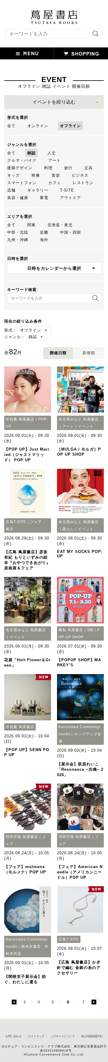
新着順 (88, 353)
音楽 (56, 175)
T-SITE (67, 190)
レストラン (83, 183)
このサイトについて (62, 1036)
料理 (48, 168)
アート (54, 160)
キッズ (13, 175)
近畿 (44, 232)
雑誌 (31, 153)
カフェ (54, 183)
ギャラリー (37, 190)
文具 (88, 168)
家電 (44, 197)
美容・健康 (17, 197)
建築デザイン (19, 168)
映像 (36, 175)
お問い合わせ (13, 1036)
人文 (51, 153)
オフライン (70, 126)
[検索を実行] (94, 36)
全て (11, 126)
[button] (27, 53)
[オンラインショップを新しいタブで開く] (81, 53)
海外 (44, 240)
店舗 (11, 190)
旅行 (68, 168)
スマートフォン (22, 183)
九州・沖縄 (17, 240)
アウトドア (70, 197)
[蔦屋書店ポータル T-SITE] (54, 12)
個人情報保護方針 (92, 1036)
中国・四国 (70, 232)
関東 (31, 225)
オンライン (37, 126)
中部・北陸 (17, 232)
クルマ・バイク (22, 160)
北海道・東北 (60, 225)
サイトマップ (36, 1036)
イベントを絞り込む (54, 101)
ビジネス (80, 175)
